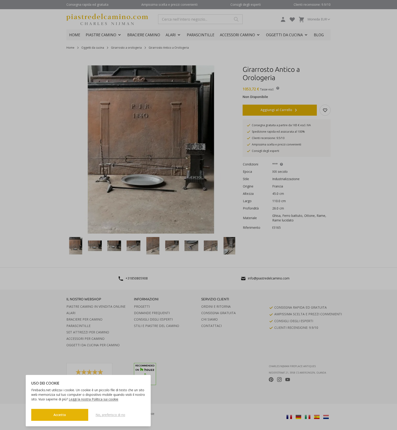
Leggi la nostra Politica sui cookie (93, 399)
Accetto (60, 415)
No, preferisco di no (110, 415)
